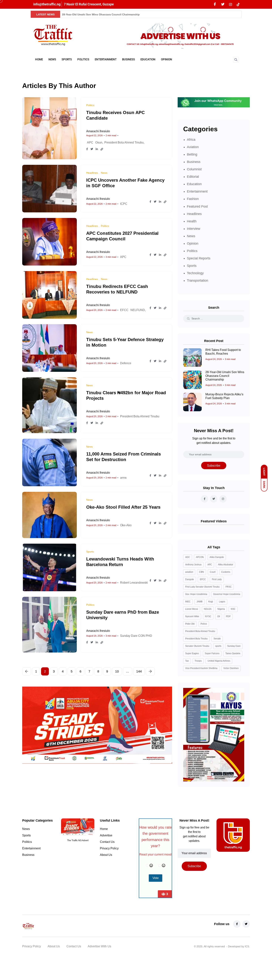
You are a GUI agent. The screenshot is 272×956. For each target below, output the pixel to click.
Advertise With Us (99, 946)
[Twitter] (222, 4)
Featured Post (197, 206)
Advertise (106, 835)
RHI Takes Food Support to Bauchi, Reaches (223, 351)
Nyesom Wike (192, 616)
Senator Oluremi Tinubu (197, 646)
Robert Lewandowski (134, 582)
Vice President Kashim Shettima (201, 668)
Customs (225, 572)
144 (139, 671)
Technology (195, 273)
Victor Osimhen (231, 668)
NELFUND (137, 310)
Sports (67, 59)
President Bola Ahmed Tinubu (124, 142)
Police (204, 624)
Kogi (210, 601)
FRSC (229, 586)
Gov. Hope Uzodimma (196, 594)
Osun (98, 142)
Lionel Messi (191, 609)
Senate (217, 638)
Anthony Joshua (193, 564)
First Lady (217, 579)
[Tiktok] (238, 4)
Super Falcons (212, 653)
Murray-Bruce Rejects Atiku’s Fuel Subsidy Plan (224, 396)
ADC (187, 557)
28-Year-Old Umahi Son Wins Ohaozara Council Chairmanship (101, 14)
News (52, 59)
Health (192, 221)
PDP (228, 616)
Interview (193, 229)
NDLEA (207, 609)
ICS (247, 946)
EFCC (124, 310)
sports (218, 646)
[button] (236, 59)
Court (212, 572)
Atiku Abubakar (225, 564)
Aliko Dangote (217, 557)
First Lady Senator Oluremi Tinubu (202, 586)
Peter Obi (190, 624)
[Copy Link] (101, 149)
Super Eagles (192, 653)
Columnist (194, 169)
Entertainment (106, 59)
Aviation (193, 147)
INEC (188, 601)
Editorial (193, 176)
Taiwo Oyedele (232, 653)
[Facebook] (214, 4)
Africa (191, 139)
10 (117, 671)
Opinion (166, 59)
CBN (201, 572)
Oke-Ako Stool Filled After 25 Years (123, 507)
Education (147, 59)
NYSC (208, 616)
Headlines (194, 214)
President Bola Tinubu (196, 638)
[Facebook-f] (237, 924)
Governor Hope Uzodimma (226, 594)
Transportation (197, 280)
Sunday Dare (234, 646)
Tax (187, 661)
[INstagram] (230, 4)
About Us (106, 854)
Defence (125, 363)
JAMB (199, 601)
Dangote (189, 579)
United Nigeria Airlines (219, 661)
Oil (218, 616)
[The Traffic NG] (58, 925)
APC (90, 142)
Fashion (193, 199)
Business (128, 59)
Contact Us (107, 841)
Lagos (222, 601)
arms (123, 477)
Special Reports (198, 258)
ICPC (123, 203)
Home (39, 59)
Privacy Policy (109, 848)
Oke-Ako (126, 525)
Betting (192, 154)
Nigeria (221, 609)
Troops (198, 661)
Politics (83, 59)
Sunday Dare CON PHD (136, 635)
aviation (189, 572)
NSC (233, 609)
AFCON (200, 557)
